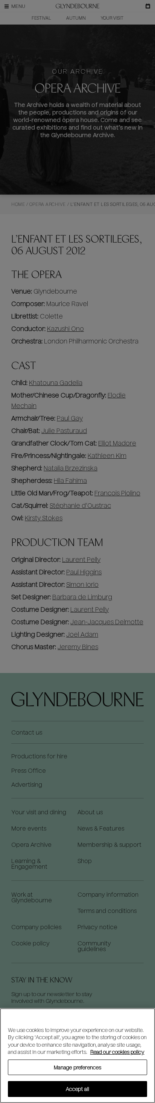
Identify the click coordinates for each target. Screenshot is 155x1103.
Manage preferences (77, 1067)
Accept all (77, 1089)
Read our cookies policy (117, 1052)
